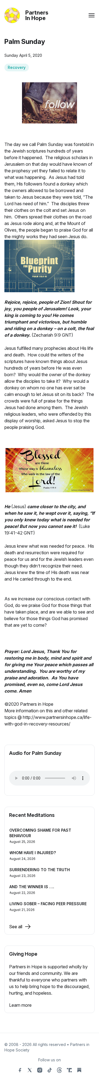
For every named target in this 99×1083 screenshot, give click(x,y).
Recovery (17, 67)
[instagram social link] (39, 1070)
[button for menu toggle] (92, 15)
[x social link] (30, 1070)
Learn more (20, 1005)
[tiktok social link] (49, 1070)
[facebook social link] (20, 1070)
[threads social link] (59, 1070)
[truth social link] (69, 1070)
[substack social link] (79, 1070)
